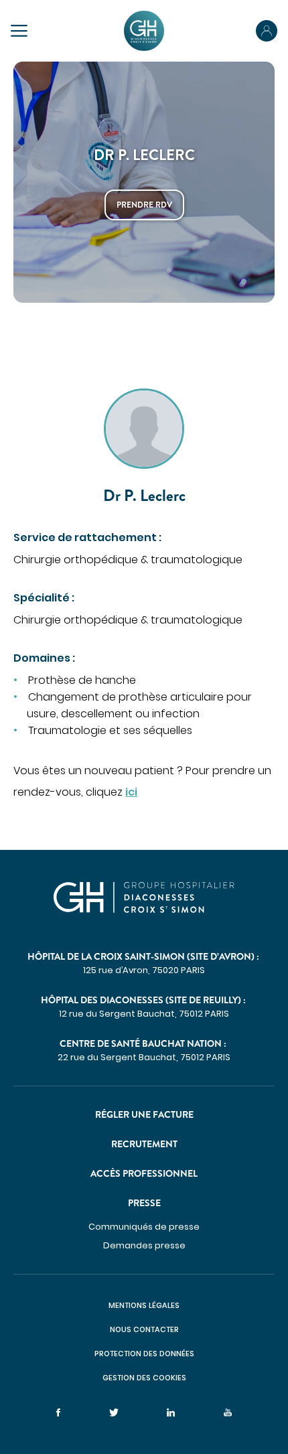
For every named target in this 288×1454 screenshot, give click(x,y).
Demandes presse (144, 1245)
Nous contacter (144, 1329)
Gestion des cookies (144, 1377)
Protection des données (144, 1353)
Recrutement (144, 1144)
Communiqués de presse (144, 1226)
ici (131, 792)
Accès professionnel (144, 1173)
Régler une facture (144, 1114)
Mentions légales (144, 1305)
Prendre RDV (144, 205)
